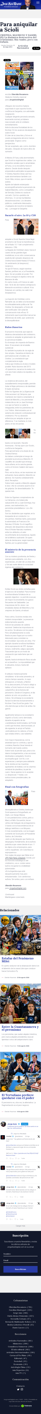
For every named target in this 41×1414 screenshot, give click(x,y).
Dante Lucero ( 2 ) (21, 1327)
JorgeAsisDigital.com (17, 888)
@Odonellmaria (11, 1212)
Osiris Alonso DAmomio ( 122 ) (20, 1316)
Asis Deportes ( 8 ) (20, 1370)
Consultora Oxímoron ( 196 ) (20, 1346)
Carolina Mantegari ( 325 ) (20, 1310)
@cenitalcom (19, 1136)
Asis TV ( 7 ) (20, 1373)
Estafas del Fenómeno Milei (18, 959)
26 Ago (27, 1136)
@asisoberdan (22, 1187)
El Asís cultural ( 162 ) (20, 1349)
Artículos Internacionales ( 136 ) (20, 1352)
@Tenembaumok (11, 1214)
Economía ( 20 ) (21, 1364)
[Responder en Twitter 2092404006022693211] (7, 1158)
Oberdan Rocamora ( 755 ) (20, 1307)
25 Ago (30, 1203)
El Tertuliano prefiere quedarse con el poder (18, 1096)
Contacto (20, 1386)
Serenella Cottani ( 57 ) (21, 1319)
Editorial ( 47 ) (20, 1358)
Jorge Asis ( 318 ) (20, 1313)
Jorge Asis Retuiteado (19, 1134)
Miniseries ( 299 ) (20, 1343)
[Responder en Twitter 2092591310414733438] (7, 1197)
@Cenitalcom (10, 1216)
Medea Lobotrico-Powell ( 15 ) (20, 1325)
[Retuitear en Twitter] (12, 1133)
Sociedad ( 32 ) (20, 1361)
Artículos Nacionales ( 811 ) (20, 1341)
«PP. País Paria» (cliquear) (15, 858)
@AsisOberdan (11, 1145)
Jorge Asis (10, 1187)
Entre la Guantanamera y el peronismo (20, 1028)
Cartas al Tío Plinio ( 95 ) (20, 1355)
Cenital (8, 1136)
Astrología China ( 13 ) (20, 1367)
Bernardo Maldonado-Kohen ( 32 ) (20, 1322)
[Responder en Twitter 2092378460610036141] (7, 1219)
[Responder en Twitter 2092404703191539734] (7, 1181)
